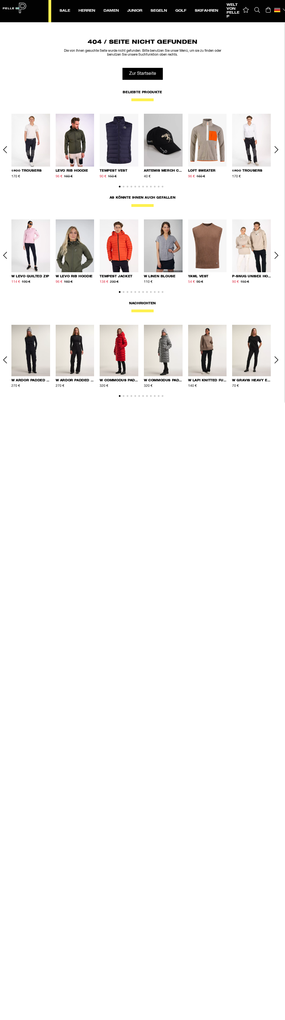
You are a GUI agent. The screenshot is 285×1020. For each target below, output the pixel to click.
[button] (246, 10)
